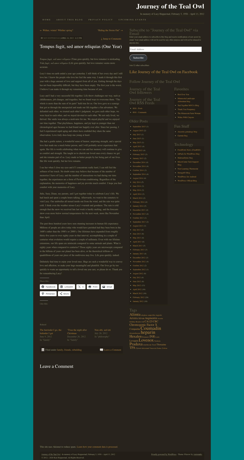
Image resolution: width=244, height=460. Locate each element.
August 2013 (138, 225)
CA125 (148, 321)
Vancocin (153, 348)
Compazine (134, 328)
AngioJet (159, 315)
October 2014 (138, 170)
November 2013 (139, 213)
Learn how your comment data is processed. (97, 446)
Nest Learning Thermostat (188, 168)
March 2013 (137, 245)
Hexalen (135, 336)
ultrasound (145, 348)
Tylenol (138, 348)
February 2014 (138, 202)
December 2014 (139, 162)
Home (46, 19)
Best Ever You (183, 94)
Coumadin (151, 328)
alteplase (144, 315)
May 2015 (137, 142)
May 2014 (137, 190)
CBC (155, 321)
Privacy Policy (100, 19)
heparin (148, 332)
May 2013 (137, 237)
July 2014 (137, 182)
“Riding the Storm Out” (110, 30)
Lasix (157, 337)
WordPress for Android (187, 176)
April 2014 (137, 194)
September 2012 (139, 269)
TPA (132, 347)
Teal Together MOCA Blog (188, 105)
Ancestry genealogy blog (187, 131)
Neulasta (157, 341)
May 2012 (137, 285)
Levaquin (133, 340)
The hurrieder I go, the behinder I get (50, 331)
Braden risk (140, 322)
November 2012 (139, 261)
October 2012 (138, 265)
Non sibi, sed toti (103, 329)
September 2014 (139, 174)
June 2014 (137, 186)
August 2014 (138, 178)
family (60, 349)
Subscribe (138, 58)
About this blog (69, 19)
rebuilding (77, 349)
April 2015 (137, 146)
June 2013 (137, 233)
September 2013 (139, 221)
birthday (132, 322)
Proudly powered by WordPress (163, 454)
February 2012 (138, 297)
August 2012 (138, 273)
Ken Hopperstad (52, 38)
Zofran (164, 348)
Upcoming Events (133, 19)
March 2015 (137, 150)
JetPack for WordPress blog (189, 153)
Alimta (135, 314)
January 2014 (138, 206)
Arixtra (133, 318)
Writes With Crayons (186, 117)
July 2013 (137, 229)
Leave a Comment (112, 349)
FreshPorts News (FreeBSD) (189, 149)
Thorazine (161, 344)
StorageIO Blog (184, 172)
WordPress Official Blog (187, 180)
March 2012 (137, 293)
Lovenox (146, 340)
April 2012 (137, 289)
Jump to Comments (111, 38)
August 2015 (138, 130)
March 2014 (137, 198)
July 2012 (137, 277)
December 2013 (139, 209)
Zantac (159, 348)
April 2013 (137, 241)
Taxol (154, 345)
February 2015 (138, 154)
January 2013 (138, 253)
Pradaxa (136, 343)
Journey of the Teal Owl (170, 6)
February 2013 (138, 249)
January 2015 (138, 158)
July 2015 (137, 134)
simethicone (147, 345)
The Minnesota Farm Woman (189, 113)
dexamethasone (134, 333)
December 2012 (139, 257)
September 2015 (139, 126)
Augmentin (151, 318)
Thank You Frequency (186, 109)
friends (67, 349)
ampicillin (151, 315)
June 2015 (137, 138)
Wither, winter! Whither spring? (56, 30)
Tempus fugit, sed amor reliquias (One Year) (81, 46)
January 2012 (138, 301)
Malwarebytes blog (185, 157)
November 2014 (139, 166)
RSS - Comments (140, 112)
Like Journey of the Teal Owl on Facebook (163, 71)
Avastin (160, 318)
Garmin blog (183, 135)
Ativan (141, 318)
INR (152, 336)
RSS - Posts (137, 108)
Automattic (197, 454)
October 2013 (138, 217)
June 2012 (137, 281)
